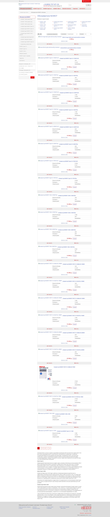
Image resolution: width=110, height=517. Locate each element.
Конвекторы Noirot (24, 12)
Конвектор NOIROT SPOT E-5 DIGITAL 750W (72, 396)
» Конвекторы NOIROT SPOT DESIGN (26, 34)
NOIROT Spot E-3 (37, 8)
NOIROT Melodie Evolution (71, 28)
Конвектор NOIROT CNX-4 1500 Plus (67, 212)
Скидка (74, 67)
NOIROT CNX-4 (56, 8)
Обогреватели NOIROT (25, 8)
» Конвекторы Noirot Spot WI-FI (27, 37)
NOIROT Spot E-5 (47, 8)
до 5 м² (26, 74)
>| (49, 448)
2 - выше (22, 68)
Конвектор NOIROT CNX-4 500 (62, 414)
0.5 (21, 66)
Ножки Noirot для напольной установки (70, 47)
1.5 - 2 (31, 66)
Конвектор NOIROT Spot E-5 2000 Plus (68, 144)
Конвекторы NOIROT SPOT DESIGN (72, 22)
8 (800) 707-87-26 (51, 4)
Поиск (32, 77)
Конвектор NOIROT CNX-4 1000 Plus (67, 195)
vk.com (90, 515)
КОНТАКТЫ (82, 8)
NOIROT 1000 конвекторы (43, 22)
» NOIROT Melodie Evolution (26, 39)
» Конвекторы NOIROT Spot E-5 (27, 28)
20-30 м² (31, 72)
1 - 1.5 (28, 66)
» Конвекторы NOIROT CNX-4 (26, 31)
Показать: (82, 34)
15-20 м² (26, 72)
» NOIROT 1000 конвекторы (26, 19)
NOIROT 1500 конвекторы (43, 25)
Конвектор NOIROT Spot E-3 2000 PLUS (69, 127)
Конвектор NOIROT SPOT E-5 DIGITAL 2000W (73, 349)
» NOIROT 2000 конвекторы (26, 24)
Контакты (35, 507)
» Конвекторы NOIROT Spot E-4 (27, 41)
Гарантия (75, 8)
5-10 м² (21, 74)
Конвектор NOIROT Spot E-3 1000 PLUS (69, 58)
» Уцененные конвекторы (25, 44)
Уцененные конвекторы (84, 25)
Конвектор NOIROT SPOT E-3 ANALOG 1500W (74, 298)
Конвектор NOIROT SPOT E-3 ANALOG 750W (64, 367)
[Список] (38, 34)
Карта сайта (63, 508)
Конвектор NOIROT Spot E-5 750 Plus (68, 178)
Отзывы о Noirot (50, 507)
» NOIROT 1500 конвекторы (26, 21)
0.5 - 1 (24, 66)
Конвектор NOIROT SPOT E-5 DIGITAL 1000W (73, 281)
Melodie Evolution (66, 8)
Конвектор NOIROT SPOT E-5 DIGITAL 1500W (73, 315)
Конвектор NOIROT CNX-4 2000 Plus (67, 229)
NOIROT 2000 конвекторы (43, 28)
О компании (49, 508)
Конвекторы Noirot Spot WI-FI (72, 25)
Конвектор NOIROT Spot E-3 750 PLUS (68, 161)
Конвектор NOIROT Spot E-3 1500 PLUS (69, 92)
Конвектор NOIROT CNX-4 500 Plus (66, 247)
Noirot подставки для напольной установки (73, 37)
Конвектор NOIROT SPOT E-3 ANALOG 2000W (74, 332)
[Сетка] (41, 34)
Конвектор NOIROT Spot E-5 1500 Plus (68, 109)
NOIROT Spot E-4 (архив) (25, 55)
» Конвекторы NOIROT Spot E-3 (27, 26)
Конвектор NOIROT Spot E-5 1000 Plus (68, 75)
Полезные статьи (36, 508)
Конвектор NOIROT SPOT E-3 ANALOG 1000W (74, 264)
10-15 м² (22, 72)
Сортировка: (63, 34)
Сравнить (50, 44)
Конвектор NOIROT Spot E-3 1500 (65, 431)
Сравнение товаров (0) (52, 34)
